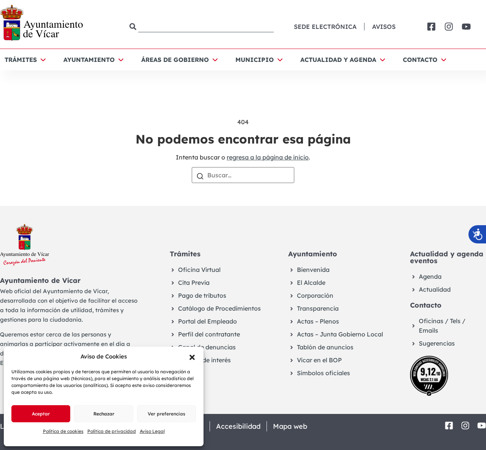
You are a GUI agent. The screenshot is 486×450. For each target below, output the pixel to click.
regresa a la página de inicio (268, 157)
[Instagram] (448, 26)
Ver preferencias (166, 414)
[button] (192, 356)
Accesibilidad (238, 426)
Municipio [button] (254, 59)
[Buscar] (200, 175)
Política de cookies (63, 431)
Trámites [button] (21, 59)
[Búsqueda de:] (243, 175)
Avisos (384, 26)
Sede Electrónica (325, 26)
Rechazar (103, 414)
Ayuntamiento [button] (89, 59)
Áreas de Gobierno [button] (175, 59)
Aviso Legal (152, 431)
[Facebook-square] (431, 26)
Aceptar (41, 414)
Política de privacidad (111, 431)
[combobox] (201, 26)
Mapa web (290, 426)
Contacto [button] (420, 59)
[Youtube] (466, 26)
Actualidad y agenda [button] (338, 59)
